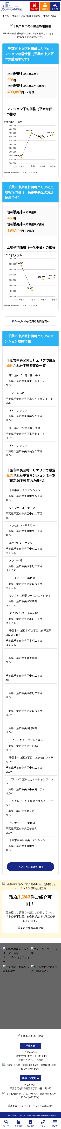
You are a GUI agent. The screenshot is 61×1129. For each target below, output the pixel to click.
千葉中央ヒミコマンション (24, 490)
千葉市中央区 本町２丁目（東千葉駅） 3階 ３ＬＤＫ (30, 633)
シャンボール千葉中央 (22, 508)
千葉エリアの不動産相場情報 (26, 15)
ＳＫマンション (18, 410)
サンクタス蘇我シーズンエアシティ (30, 595)
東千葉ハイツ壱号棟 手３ (24, 375)
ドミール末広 (17, 393)
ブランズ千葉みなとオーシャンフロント (29, 781)
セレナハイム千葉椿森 (22, 578)
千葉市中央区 (49, 15)
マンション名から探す (31, 867)
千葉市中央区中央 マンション (27, 840)
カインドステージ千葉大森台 (26, 740)
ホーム (5, 15)
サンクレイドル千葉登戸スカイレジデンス (29, 803)
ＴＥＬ (42, 1125)
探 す (6, 1125)
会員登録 (44, 8)
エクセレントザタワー (22, 525)
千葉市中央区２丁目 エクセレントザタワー (29, 760)
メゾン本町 (15, 560)
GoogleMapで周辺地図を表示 (31, 321)
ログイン (55, 8)
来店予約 (34, 8)
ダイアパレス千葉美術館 (23, 613)
